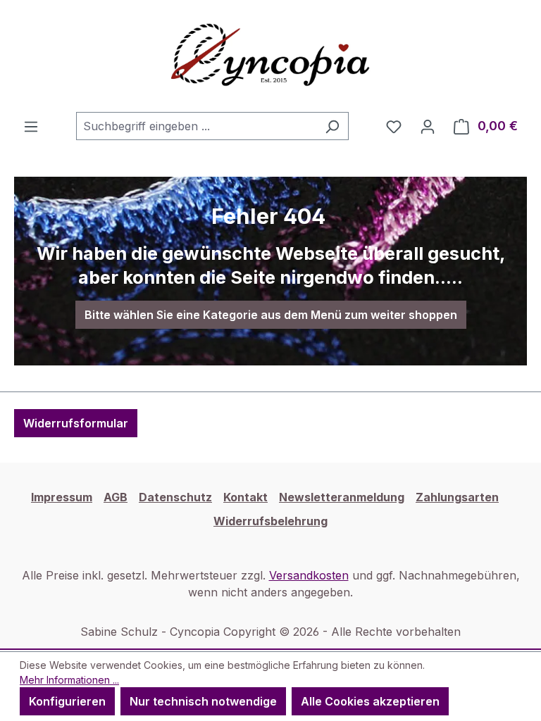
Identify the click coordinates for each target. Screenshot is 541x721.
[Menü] (31, 126)
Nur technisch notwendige (203, 701)
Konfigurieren (67, 701)
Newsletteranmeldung (341, 497)
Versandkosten (309, 575)
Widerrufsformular (75, 423)
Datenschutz (175, 497)
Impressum (61, 497)
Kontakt (245, 497)
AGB (116, 497)
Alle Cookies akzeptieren (370, 701)
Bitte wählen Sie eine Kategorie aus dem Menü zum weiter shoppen (271, 315)
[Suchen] (332, 126)
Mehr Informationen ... (69, 680)
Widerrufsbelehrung (270, 521)
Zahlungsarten (457, 497)
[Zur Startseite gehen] (270, 56)
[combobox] (196, 126)
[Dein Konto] (427, 126)
